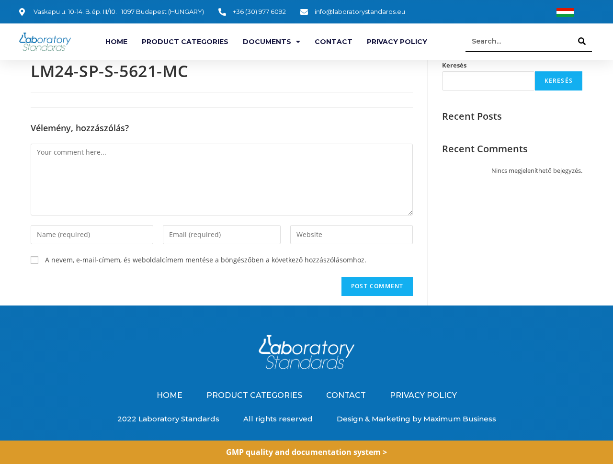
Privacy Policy (397, 41)
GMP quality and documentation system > (306, 452)
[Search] (582, 41)
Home (116, 41)
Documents (267, 41)
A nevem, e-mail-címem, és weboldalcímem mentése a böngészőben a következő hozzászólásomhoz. (205, 259)
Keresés (454, 65)
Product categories (185, 41)
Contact (333, 41)
